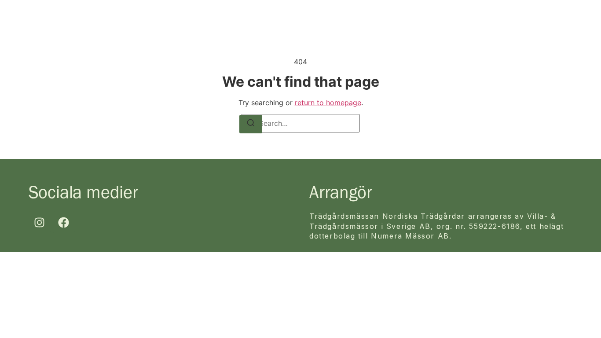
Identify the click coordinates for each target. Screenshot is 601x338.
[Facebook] (64, 222)
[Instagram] (40, 222)
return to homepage (328, 102)
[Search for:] (300, 123)
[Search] (250, 124)
